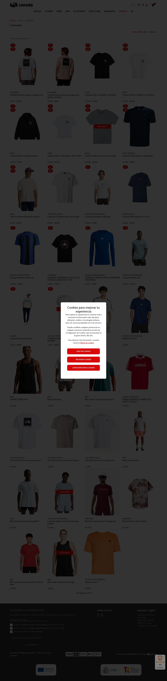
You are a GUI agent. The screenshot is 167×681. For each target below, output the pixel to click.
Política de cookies (86, 343)
